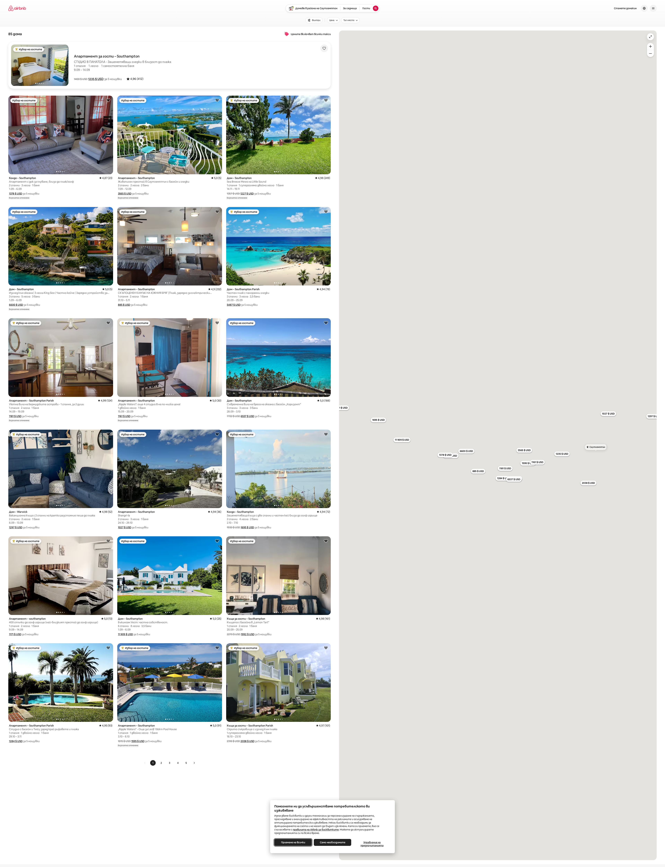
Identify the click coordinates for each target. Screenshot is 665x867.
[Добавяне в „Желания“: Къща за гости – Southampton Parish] (326, 647)
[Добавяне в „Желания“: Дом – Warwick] (108, 434)
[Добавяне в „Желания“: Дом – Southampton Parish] (326, 211)
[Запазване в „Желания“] (324, 48)
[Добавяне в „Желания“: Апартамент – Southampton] (217, 100)
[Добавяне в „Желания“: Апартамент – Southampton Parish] (108, 322)
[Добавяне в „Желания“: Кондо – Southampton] (108, 100)
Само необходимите (332, 842)
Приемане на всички (293, 842)
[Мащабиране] (650, 46)
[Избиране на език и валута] (644, 8)
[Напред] (194, 763)
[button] (96, 79)
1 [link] (152, 762)
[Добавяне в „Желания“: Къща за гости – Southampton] (326, 541)
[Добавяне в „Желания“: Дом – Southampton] (326, 100)
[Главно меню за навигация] (653, 8)
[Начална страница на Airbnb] (17, 8)
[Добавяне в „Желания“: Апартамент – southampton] (108, 541)
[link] (145, 763)
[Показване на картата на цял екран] (650, 36)
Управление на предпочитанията (372, 844)
